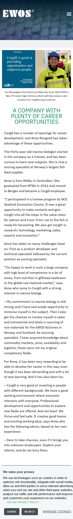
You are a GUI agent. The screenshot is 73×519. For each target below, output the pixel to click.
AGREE (11, 511)
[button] (69, 14)
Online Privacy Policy (23, 502)
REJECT (30, 511)
